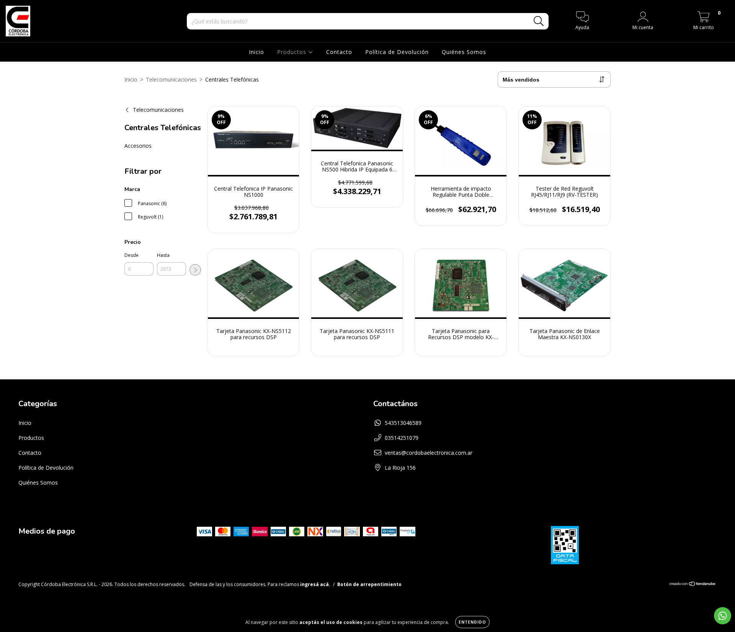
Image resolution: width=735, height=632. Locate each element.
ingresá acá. (315, 584)
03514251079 (401, 437)
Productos (292, 52)
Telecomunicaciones (171, 79)
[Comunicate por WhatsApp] (722, 615)
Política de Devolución (397, 52)
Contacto (339, 52)
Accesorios (138, 145)
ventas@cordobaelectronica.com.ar (428, 452)
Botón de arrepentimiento (369, 584)
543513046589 (403, 422)
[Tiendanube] (693, 584)
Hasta (163, 255)
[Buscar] (539, 21)
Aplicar (195, 270)
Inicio (256, 52)
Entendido (472, 622)
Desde (131, 255)
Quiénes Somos (464, 52)
